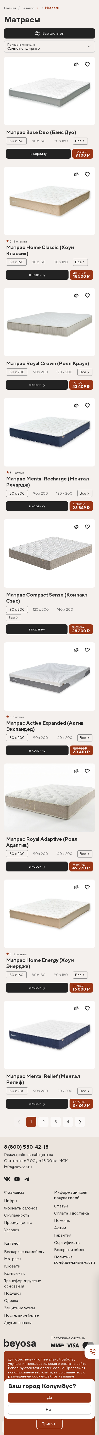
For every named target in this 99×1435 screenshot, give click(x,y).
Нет (49, 1409)
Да (49, 1397)
